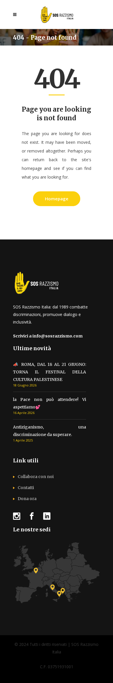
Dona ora (27, 498)
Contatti (26, 487)
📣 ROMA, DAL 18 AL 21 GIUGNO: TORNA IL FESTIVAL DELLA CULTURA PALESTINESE (49, 372)
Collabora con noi (36, 476)
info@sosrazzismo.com (57, 336)
